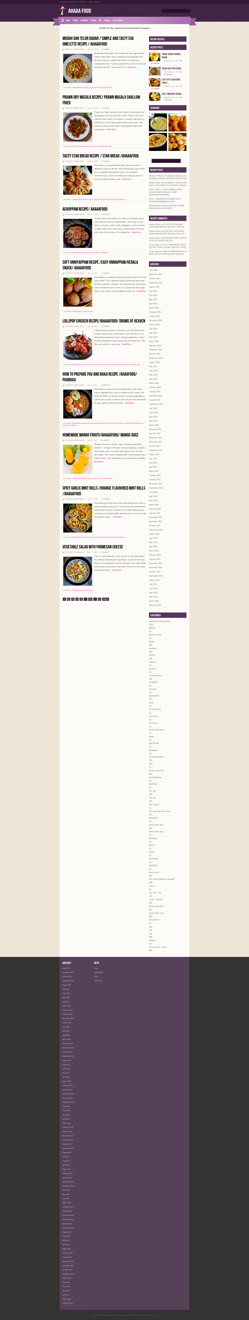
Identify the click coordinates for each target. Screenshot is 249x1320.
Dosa (151, 703)
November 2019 (155, 350)
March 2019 (154, 383)
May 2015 (153, 542)
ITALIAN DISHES (156, 757)
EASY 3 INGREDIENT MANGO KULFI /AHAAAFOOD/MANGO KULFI (165, 200)
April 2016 (153, 500)
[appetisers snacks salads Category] (177, 130)
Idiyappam (153, 750)
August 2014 (154, 580)
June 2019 (153, 371)
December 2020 (155, 320)
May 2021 (153, 299)
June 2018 (153, 412)
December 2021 (155, 274)
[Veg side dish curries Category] (158, 150)
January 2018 (154, 433)
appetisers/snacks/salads (82, 88)
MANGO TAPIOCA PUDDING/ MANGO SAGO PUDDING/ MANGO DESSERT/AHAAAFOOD (168, 177)
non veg (97, 88)
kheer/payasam (155, 777)
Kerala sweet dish (156, 770)
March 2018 (154, 425)
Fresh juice (98, 478)
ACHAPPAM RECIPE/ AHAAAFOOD (85, 209)
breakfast (120, 199)
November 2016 (155, 484)
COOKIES (97, 253)
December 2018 (155, 396)
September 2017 (156, 450)
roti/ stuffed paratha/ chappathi (162, 879)
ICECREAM (154, 743)
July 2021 (153, 291)
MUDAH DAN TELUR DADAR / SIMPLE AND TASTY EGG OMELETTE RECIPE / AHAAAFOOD (98, 41)
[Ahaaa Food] (61, 20)
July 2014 (153, 584)
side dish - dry (106, 88)
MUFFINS (153, 784)
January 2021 (154, 316)
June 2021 (153, 295)
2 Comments (105, 385)
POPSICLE (154, 859)
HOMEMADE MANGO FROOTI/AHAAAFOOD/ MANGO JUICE (100, 435)
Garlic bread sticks (157, 730)
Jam (151, 764)
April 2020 (153, 337)
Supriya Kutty (154, 224)
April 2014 (153, 597)
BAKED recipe (104, 199)
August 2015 (154, 534)
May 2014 (153, 593)
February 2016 (155, 509)
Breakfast (84, 20)
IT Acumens (153, 1315)
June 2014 (153, 588)
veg (150, 927)
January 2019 (154, 392)
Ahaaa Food (79, 11)
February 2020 (155, 345)
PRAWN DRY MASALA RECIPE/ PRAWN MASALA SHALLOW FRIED (166, 207)
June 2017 (153, 463)
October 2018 (154, 400)
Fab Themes (132, 1315)
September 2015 (156, 530)
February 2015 (155, 555)
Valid (98, 972)
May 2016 (153, 496)
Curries (75, 20)
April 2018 (153, 421)
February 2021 (155, 312)
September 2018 (156, 404)
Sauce (151, 886)
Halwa (151, 737)
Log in (96, 968)
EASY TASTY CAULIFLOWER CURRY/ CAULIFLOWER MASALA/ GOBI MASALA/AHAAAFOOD (165, 192)
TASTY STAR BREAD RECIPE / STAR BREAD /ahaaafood (101, 156)
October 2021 (154, 278)
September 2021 (156, 283)
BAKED (96, 199)
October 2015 (154, 526)
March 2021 (154, 308)
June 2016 (153, 492)
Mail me (96, 2)
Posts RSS (63, 2)
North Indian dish (132, 423)
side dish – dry (155, 893)
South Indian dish (156, 906)
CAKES (152, 655)
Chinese (97, 365)
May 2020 (153, 333)
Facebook (83, 2)
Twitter (90, 2)
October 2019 (154, 354)
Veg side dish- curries (158, 947)
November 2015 (155, 521)
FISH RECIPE (155, 709)
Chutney (107, 20)
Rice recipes (154, 872)
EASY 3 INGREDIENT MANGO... (172, 93)
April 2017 (153, 467)
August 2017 (154, 454)
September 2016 (156, 488)
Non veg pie (154, 804)
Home (68, 20)
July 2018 (153, 408)
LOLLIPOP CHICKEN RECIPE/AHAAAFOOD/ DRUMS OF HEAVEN (104, 321)
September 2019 (156, 358)
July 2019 (153, 366)
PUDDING (153, 865)
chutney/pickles (155, 675)
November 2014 (155, 567)
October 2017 (154, 446)
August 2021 (154, 287)
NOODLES (153, 818)
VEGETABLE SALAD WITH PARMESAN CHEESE (93, 547)
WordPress (98, 981)
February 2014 (155, 605)
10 (90, 599)
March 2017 (154, 471)
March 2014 (154, 601)
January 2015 (154, 559)
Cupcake (152, 689)
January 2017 (154, 479)
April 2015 (153, 546)
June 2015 (153, 538)
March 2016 (154, 505)
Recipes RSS (73, 2)
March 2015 (154, 551)
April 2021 (153, 304)
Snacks (93, 20)
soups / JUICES (156, 899)
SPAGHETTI (154, 920)
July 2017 (153, 459)
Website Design (120, 1315)
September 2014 (156, 576)
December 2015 (155, 517)
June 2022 (153, 270)
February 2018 (155, 429)
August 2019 (154, 362)
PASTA (152, 845)
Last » (105, 599)
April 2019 (153, 379)
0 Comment (105, 49)
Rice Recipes (118, 20)
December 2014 (155, 563)
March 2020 (154, 341)
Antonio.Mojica (155, 231)
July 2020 (153, 329)
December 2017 (155, 438)
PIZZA (151, 852)
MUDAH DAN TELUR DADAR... (172, 68)
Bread (113, 199)
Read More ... (132, 67)
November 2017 (155, 442)
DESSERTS (104, 253)
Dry (100, 20)
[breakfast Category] (177, 150)
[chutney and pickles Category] (158, 130)
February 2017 (155, 475)
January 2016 (154, 513)
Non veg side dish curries (118, 365)
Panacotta (153, 838)
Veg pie (152, 940)
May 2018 (153, 417)
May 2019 (153, 375)
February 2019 (155, 387)
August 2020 (154, 325)
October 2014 (154, 572)
